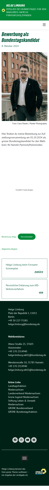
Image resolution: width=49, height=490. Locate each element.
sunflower (22, 472)
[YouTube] (27, 440)
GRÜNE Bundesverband (20, 408)
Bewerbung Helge (9, 236)
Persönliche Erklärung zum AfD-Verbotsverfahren (24, 289)
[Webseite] (34, 440)
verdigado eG (22, 475)
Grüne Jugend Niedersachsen (23, 397)
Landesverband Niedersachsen (24, 393)
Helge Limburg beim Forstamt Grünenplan (24, 268)
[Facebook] (15, 440)
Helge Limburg (15, 5)
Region (14, 249)
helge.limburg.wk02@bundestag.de (27, 355)
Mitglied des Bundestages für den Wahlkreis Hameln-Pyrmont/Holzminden (26, 12)
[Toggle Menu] (24, 458)
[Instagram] (21, 440)
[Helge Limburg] (3, 10)
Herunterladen (27, 236)
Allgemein (6, 249)
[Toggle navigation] (44, 25)
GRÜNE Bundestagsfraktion (22, 411)
